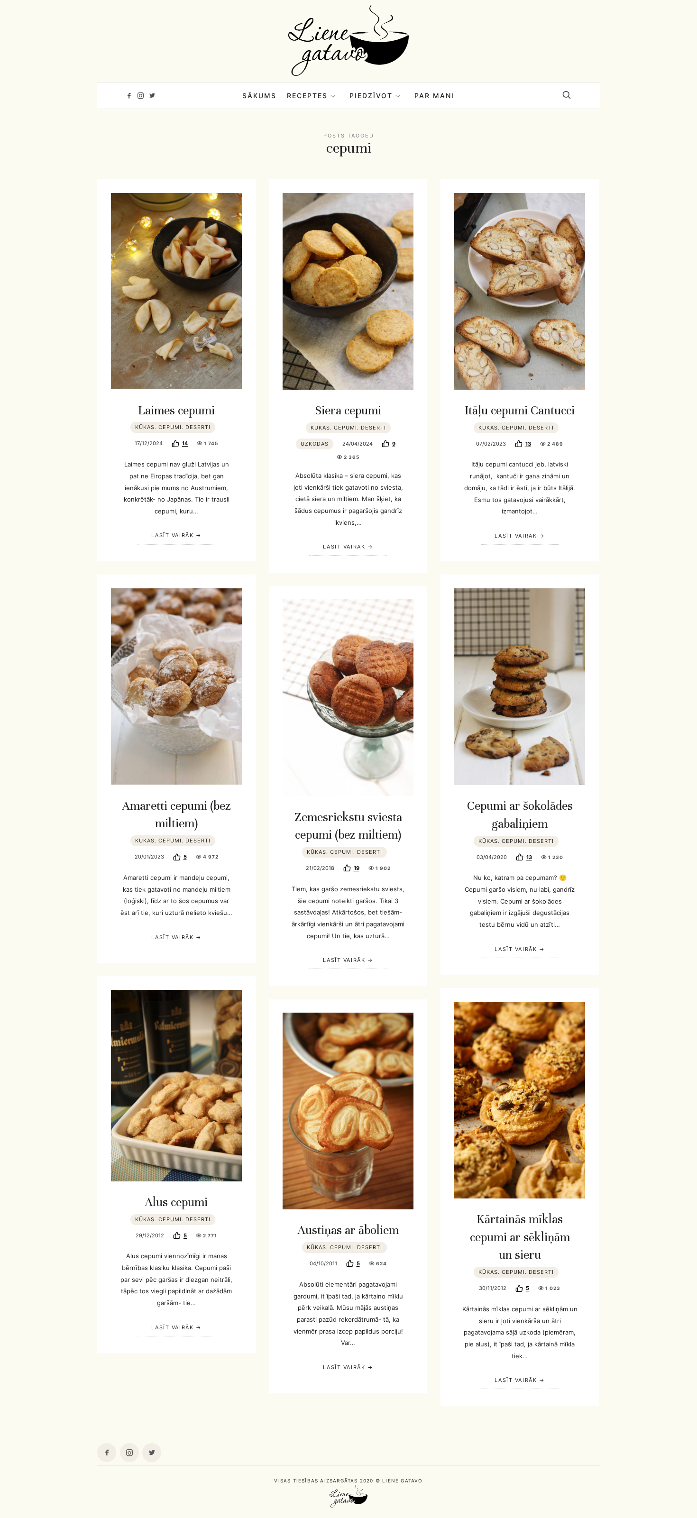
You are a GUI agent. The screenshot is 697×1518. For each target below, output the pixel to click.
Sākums (259, 95)
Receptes (307, 95)
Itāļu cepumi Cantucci (520, 410)
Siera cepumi (348, 410)
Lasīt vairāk (172, 535)
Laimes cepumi (176, 410)
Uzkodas (315, 443)
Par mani (434, 95)
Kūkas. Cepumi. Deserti (173, 427)
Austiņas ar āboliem (348, 1230)
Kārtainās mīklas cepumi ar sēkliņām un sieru (520, 1237)
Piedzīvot (371, 95)
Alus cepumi (176, 1202)
